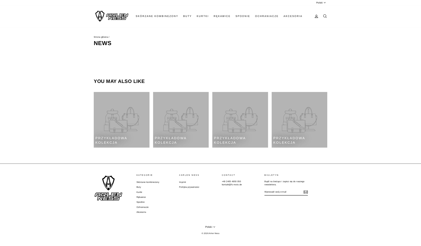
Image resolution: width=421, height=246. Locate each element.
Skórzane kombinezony (157, 16)
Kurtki (203, 16)
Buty (187, 16)
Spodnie (242, 16)
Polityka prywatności (189, 187)
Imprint (182, 182)
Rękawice (222, 16)
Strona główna (101, 37)
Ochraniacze (267, 16)
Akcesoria (293, 16)
